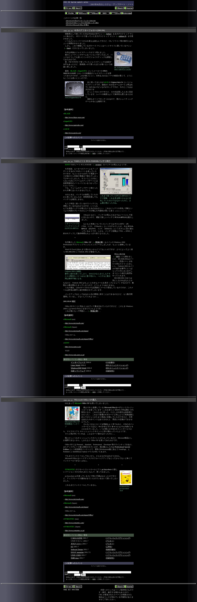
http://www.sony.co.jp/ (73, 347)
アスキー (109, 541)
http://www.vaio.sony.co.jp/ (74, 355)
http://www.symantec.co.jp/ (74, 530)
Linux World (75, 365)
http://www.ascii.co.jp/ (73, 133)
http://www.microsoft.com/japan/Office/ (79, 339)
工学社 (109, 547)
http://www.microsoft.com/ (74, 323)
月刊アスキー (76, 544)
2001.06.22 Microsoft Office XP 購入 (77, 25)
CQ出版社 (110, 362)
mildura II (122, 36)
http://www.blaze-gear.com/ (75, 117)
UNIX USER (76, 555)
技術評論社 (110, 549)
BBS (94, 153)
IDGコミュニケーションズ (117, 365)
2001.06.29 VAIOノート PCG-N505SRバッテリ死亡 (82, 23)
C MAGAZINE (76, 538)
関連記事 (99, 242)
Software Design (77, 549)
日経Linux (75, 558)
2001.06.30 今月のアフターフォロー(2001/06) (81, 21)
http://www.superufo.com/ (74, 125)
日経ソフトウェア (78, 371)
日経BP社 (110, 371)
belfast (108, 34)
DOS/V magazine (77, 552)
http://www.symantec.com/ (74, 523)
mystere (98, 165)
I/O (72, 547)
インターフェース (78, 362)
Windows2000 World (78, 368)
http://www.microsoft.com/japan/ (76, 331)
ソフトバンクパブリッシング (118, 538)
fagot (68, 48)
